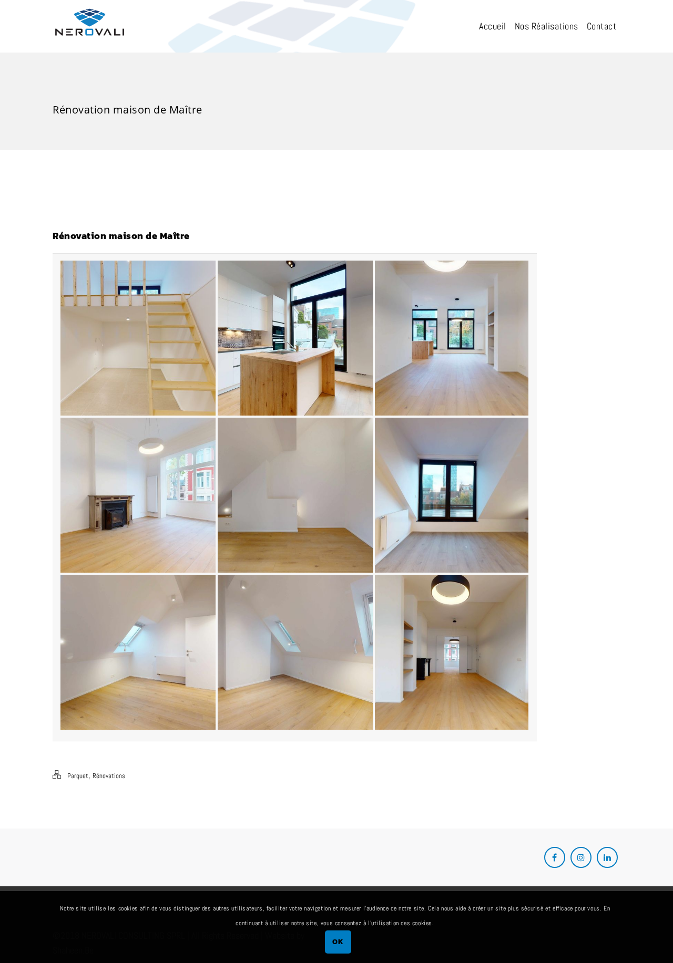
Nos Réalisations (546, 26)
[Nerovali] (90, 26)
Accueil (492, 26)
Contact (602, 26)
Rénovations (109, 775)
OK (337, 941)
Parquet (77, 775)
